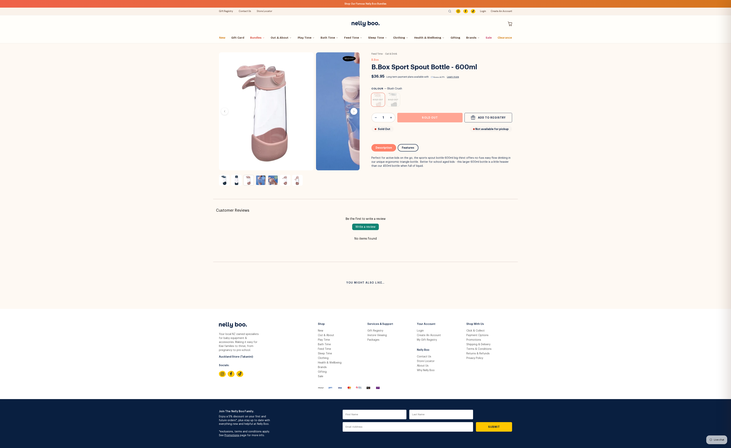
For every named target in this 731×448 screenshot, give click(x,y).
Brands (471, 37)
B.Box (375, 60)
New (222, 37)
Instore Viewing (377, 335)
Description (384, 147)
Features (408, 147)
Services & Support (380, 324)
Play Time (304, 37)
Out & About (279, 37)
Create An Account (501, 11)
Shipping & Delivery (478, 344)
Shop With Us (475, 324)
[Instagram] (458, 11)
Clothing (399, 37)
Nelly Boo (423, 350)
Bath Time (328, 37)
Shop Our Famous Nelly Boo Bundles (366, 3)
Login (483, 11)
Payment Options (477, 335)
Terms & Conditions (479, 349)
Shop (321, 324)
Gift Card (237, 37)
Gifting (455, 37)
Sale (489, 37)
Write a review (365, 226)
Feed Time (351, 37)
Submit (494, 427)
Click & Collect (475, 330)
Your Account (426, 324)
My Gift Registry (427, 340)
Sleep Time (376, 37)
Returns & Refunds (478, 353)
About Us (423, 365)
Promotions (473, 340)
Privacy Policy (474, 358)
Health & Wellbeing (427, 37)
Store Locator (264, 11)
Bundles (256, 37)
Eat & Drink (391, 54)
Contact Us (245, 11)
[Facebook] (465, 11)
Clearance (505, 37)
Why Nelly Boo (426, 370)
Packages (373, 340)
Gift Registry (226, 11)
